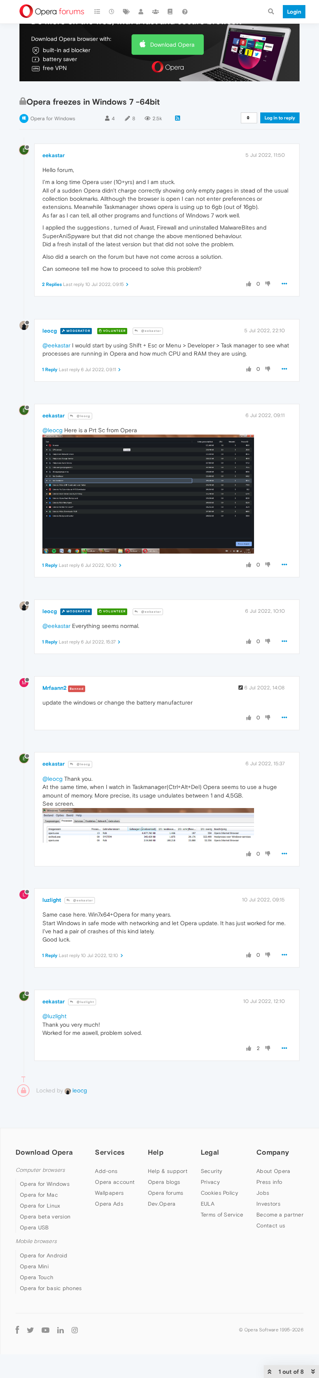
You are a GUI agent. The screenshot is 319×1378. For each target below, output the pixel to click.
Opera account (115, 1182)
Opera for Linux (40, 1206)
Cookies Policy (219, 1193)
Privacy (210, 1182)
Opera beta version (45, 1216)
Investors (268, 1204)
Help (155, 1152)
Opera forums (166, 1193)
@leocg (82, 416)
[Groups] (155, 11)
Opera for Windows (52, 118)
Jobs (262, 1193)
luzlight (51, 900)
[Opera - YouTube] (45, 1329)
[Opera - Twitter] (30, 1329)
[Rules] (170, 11)
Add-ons (106, 1171)
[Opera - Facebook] (17, 1330)
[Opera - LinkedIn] (60, 1329)
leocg (49, 331)
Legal (210, 1152)
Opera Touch (36, 1277)
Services (109, 1152)
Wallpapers (109, 1193)
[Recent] (112, 11)
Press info (269, 1182)
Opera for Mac (39, 1195)
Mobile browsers (36, 1241)
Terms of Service (222, 1214)
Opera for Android (43, 1255)
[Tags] (126, 11)
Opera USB (34, 1227)
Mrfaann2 (54, 688)
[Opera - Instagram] (75, 1329)
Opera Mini (34, 1266)
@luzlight (84, 1002)
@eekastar (150, 331)
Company (272, 1152)
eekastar (53, 155)
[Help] (184, 11)
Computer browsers (40, 1170)
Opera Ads (109, 1204)
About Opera (273, 1171)
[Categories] (97, 11)
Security (211, 1171)
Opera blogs (164, 1182)
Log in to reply (280, 118)
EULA (207, 1204)
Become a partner (279, 1214)
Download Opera (172, 44)
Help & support (168, 1171)
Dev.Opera (162, 1204)
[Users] (141, 11)
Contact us (270, 1225)
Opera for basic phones (51, 1288)
